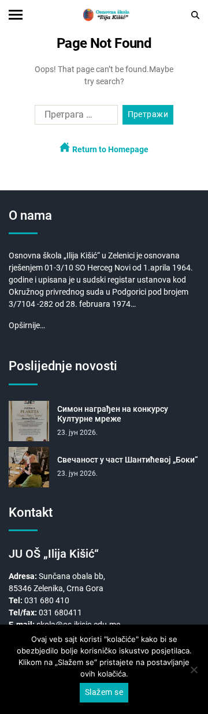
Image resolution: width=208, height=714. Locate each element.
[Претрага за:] (74, 117)
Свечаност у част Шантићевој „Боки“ (127, 459)
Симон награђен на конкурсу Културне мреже (112, 414)
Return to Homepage (109, 149)
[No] (193, 669)
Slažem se (104, 692)
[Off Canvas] (16, 15)
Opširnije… (27, 325)
